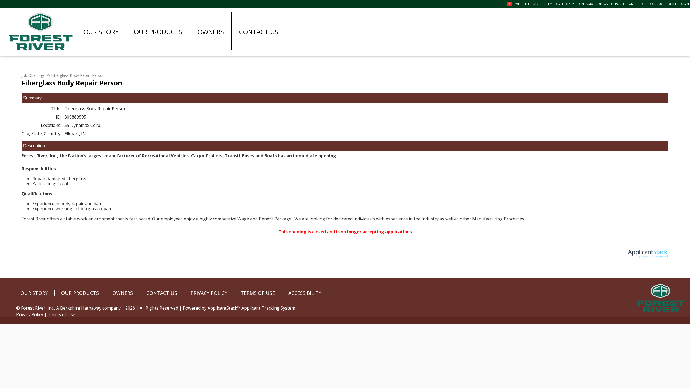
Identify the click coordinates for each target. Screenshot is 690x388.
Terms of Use (61, 314)
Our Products (158, 31)
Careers (539, 4)
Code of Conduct (650, 4)
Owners (211, 31)
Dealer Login (678, 4)
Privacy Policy (29, 314)
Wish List (522, 4)
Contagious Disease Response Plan (605, 4)
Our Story (101, 31)
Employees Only (561, 4)
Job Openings (33, 75)
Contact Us (258, 31)
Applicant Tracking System (268, 308)
